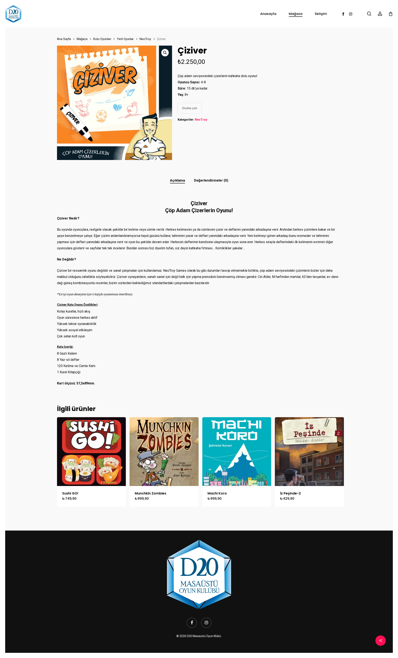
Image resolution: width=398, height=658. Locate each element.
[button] (165, 52)
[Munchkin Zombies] (164, 451)
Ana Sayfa (64, 39)
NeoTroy (145, 39)
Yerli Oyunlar (125, 39)
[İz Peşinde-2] (309, 451)
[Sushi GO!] (91, 451)
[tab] (177, 180)
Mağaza (82, 39)
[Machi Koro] (236, 451)
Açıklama (177, 180)
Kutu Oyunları (102, 39)
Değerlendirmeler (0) (211, 180)
